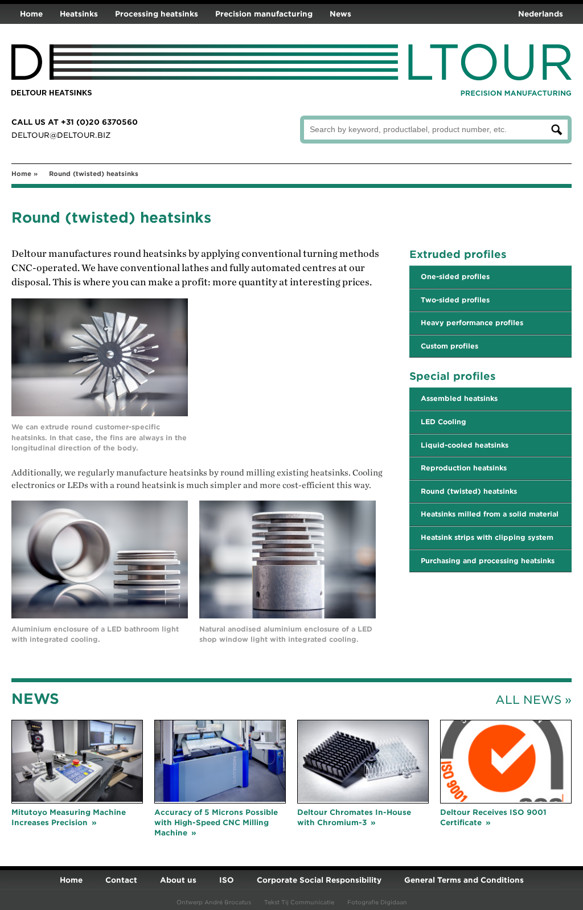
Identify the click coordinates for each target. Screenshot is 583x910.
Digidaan (393, 902)
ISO (226, 880)
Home (31, 14)
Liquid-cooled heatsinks (464, 445)
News (340, 14)
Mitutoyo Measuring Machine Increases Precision (68, 817)
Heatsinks (79, 14)
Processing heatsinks (156, 14)
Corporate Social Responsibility (319, 880)
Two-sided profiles (455, 300)
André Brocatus (227, 902)
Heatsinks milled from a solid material (490, 514)
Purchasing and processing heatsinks (488, 560)
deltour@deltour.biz (61, 135)
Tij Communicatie (307, 902)
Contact (121, 880)
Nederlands (540, 14)
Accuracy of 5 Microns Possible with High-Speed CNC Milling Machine (216, 822)
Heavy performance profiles (472, 322)
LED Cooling (443, 421)
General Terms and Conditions (464, 880)
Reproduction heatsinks (464, 468)
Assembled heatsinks (459, 398)
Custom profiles (449, 346)
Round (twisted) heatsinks (469, 491)
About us (178, 880)
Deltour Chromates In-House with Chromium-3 (354, 817)
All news (528, 700)
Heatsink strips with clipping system (487, 537)
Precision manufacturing (264, 14)
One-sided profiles (455, 276)
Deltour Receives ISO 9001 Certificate (493, 817)
